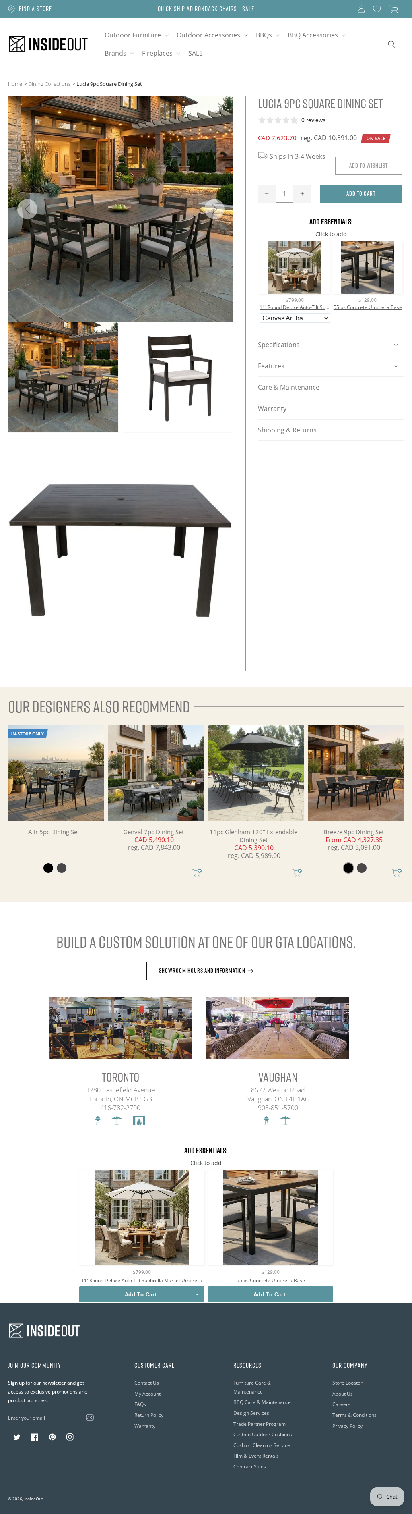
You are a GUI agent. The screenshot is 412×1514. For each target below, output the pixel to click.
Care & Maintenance (288, 387)
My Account (147, 1393)
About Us (342, 1393)
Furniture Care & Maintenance (252, 1387)
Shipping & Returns (287, 430)
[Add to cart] (197, 873)
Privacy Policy (347, 1426)
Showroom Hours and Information (202, 970)
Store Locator (347, 1382)
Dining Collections (49, 83)
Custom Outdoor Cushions (262, 1434)
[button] (136, 35)
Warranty (272, 408)
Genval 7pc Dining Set (153, 832)
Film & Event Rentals (256, 1455)
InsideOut (33, 1499)
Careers (341, 1404)
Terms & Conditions (354, 1415)
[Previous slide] (27, 209)
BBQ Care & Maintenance (262, 1402)
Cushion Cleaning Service (261, 1445)
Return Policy (148, 1415)
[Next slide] (214, 209)
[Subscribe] (90, 1418)
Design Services (251, 1413)
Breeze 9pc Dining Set (353, 832)
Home (15, 83)
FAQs (140, 1404)
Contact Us (146, 1382)
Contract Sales (249, 1466)
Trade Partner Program (259, 1424)
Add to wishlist (368, 165)
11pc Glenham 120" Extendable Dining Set (253, 836)
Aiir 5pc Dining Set (53, 832)
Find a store (35, 8)
